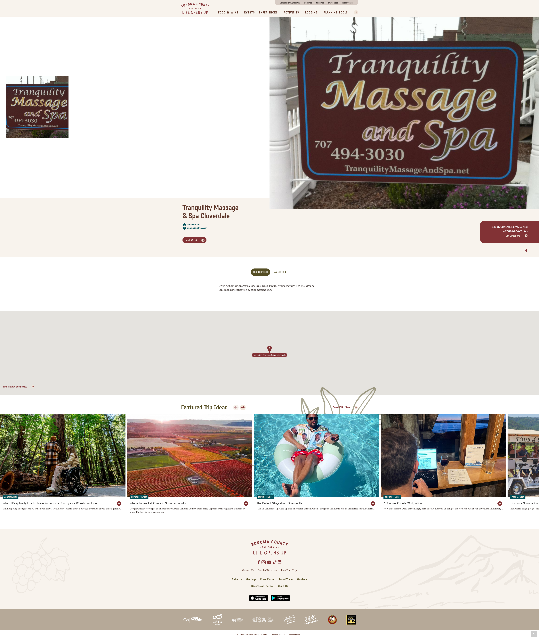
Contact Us (248, 570)
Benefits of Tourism (262, 586)
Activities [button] (291, 12)
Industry (237, 579)
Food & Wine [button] (228, 12)
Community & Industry (290, 3)
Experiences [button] (268, 12)
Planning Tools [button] (336, 12)
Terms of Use (278, 635)
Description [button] (260, 272)
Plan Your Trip (289, 570)
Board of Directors (267, 570)
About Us (283, 586)
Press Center (347, 3)
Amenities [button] (280, 272)
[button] (355, 12)
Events (249, 12)
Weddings (308, 3)
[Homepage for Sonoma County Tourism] (195, 8)
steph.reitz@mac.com (197, 228)
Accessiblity (294, 635)
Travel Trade (333, 3)
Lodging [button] (311, 12)
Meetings (320, 3)
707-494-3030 (193, 224)
